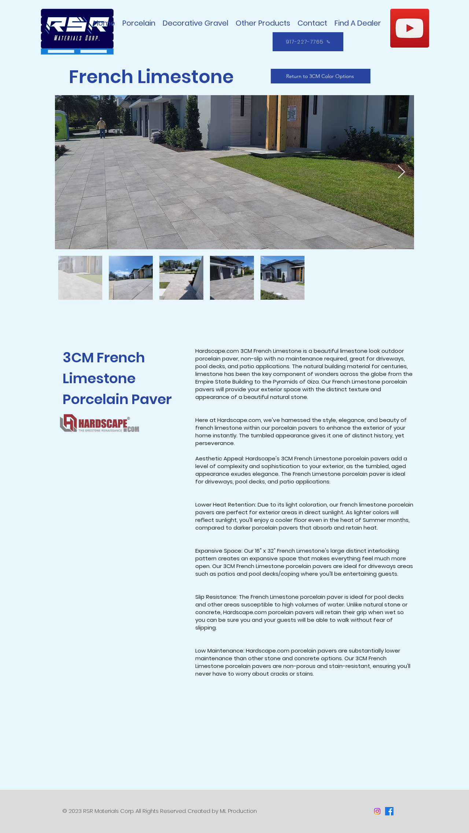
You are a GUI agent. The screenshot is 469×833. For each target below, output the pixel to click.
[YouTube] (409, 28)
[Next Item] (401, 172)
